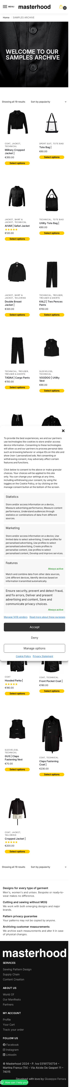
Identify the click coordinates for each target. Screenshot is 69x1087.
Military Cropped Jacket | (15, 151)
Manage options (34, 648)
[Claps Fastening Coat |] (51, 733)
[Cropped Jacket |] (17, 811)
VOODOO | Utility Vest (49, 379)
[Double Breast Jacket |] (17, 274)
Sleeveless (45, 371)
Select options (17, 163)
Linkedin (10, 1054)
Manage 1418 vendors (15, 617)
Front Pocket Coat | (51, 681)
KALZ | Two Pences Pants (50, 303)
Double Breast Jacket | (13, 303)
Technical (11, 146)
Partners (8, 1004)
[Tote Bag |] (51, 123)
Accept (34, 627)
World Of (8, 994)
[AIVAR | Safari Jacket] (17, 199)
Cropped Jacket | (15, 838)
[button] (63, 431)
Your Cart (9, 1024)
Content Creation (13, 979)
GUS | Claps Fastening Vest (14, 758)
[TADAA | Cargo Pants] (17, 350)
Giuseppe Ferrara (55, 1078)
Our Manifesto (12, 999)
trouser (57, 295)
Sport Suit (45, 143)
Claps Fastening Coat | (48, 763)
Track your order (13, 1029)
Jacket (16, 143)
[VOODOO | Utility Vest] (51, 350)
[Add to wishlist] (25, 111)
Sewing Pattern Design (17, 969)
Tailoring (20, 298)
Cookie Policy (23, 656)
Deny (34, 637)
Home (6, 17)
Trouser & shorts (49, 298)
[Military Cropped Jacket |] (17, 123)
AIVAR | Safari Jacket (17, 225)
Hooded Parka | (14, 680)
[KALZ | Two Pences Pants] (51, 274)
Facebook (12, 1044)
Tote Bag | (45, 147)
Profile (7, 1019)
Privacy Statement (43, 656)
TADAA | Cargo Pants (17, 377)
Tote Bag (58, 143)
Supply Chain (11, 974)
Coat (8, 143)
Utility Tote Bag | (49, 223)
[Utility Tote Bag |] (51, 199)
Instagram (12, 1049)
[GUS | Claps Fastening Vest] (17, 729)
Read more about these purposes (47, 617)
